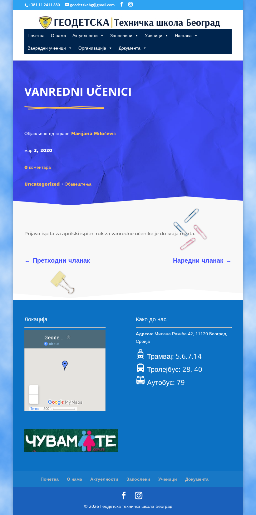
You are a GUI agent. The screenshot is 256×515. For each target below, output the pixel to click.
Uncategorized (42, 184)
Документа (129, 48)
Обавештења (78, 184)
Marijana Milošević (93, 133)
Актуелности (85, 35)
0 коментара (37, 167)
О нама (58, 35)
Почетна (36, 35)
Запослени (121, 35)
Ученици (153, 35)
